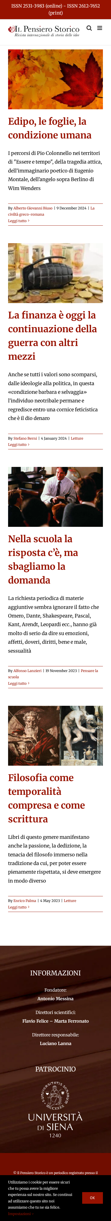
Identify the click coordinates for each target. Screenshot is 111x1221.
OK (92, 1197)
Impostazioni (20, 1214)
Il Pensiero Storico (31, 1173)
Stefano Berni (25, 438)
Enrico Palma (24, 900)
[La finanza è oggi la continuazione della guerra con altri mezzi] (55, 273)
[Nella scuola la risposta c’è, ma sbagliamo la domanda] (55, 497)
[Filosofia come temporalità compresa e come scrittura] (55, 736)
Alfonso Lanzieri (27, 671)
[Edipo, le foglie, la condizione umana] (55, 79)
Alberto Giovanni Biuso (33, 208)
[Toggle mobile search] (89, 28)
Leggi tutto (17, 221)
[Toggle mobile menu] (100, 28)
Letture (77, 438)
